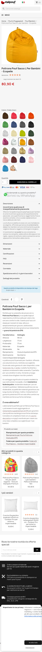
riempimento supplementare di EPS (15, 411)
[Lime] (22, 133)
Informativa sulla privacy (33, 616)
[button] (23, 2)
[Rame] (14, 168)
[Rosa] (14, 115)
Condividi (11, 299)
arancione (7, 368)
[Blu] (14, 124)
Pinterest (22, 299)
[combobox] (21, 9)
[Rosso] (22, 115)
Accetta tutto (33, 643)
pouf (16, 418)
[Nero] (31, 124)
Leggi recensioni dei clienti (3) (12, 79)
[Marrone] (5, 115)
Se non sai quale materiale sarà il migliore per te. (23, 568)
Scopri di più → (11, 290)
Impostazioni (30, 648)
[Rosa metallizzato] (31, 159)
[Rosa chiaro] (5, 159)
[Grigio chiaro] (14, 150)
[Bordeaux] (14, 159)
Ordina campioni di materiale (17, 565)
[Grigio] (22, 124)
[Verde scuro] (31, 133)
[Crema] (14, 133)
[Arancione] (31, 115)
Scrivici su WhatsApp (21, 196)
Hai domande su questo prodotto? (21, 192)
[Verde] (5, 124)
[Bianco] (5, 133)
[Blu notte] (22, 159)
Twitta (17, 299)
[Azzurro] (5, 168)
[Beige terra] (5, 150)
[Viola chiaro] (31, 150)
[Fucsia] (5, 142)
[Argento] (14, 142)
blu (12, 368)
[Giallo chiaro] (22, 142)
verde (17, 368)
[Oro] (22, 150)
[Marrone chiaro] (31, 142)
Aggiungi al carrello (24, 182)
